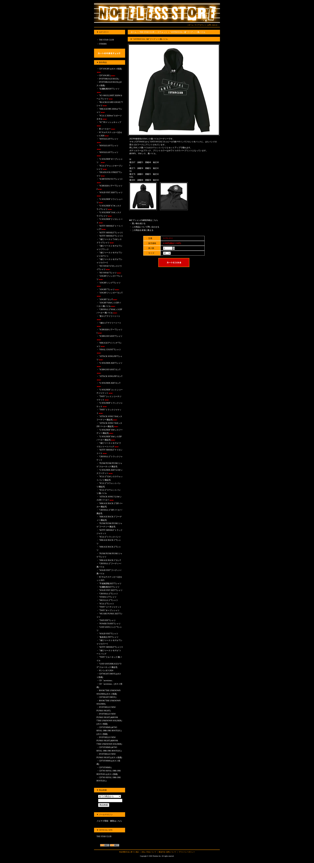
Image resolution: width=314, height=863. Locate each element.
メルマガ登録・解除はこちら (109, 821)
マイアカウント (200, 25)
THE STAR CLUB (106, 40)
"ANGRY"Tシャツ (107, 289)
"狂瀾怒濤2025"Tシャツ (109, 587)
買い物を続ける (139, 223)
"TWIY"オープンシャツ (110, 610)
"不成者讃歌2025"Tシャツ (110, 583)
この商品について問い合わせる (145, 227)
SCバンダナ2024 (106, 670)
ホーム (190, 25)
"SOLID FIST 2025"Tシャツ (110, 590)
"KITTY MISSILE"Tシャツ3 (111, 647)
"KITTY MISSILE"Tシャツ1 (111, 232)
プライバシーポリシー (187, 852)
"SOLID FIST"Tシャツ (108, 634)
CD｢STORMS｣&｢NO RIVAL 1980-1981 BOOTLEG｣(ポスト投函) (109, 730)
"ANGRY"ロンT (106, 299)
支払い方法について (148, 852)
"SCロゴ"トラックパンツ (110, 537)
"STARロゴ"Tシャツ (107, 597)
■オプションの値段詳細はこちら (143, 220)
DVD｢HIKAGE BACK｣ (109, 79)
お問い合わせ (212, 25)
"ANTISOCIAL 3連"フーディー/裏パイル (187, 32)
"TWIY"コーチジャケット (110, 607)
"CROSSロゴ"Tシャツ (108, 594)
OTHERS (102, 44)
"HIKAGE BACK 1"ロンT (110, 560)
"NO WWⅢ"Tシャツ (108, 273)
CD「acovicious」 (106, 680)
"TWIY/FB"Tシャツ (107, 620)
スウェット (162, 32)
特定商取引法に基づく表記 (129, 852)
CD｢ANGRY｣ (105, 75)
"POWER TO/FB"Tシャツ (110, 624)
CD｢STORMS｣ (105, 767)
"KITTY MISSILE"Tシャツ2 (111, 236)
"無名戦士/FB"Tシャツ (108, 637)
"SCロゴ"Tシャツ (106, 604)
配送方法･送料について (167, 852)
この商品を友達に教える (142, 230)
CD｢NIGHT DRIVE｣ (107, 697)
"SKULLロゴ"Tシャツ (108, 600)
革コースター (105, 129)
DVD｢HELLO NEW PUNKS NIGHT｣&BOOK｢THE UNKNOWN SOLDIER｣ (109, 740)
